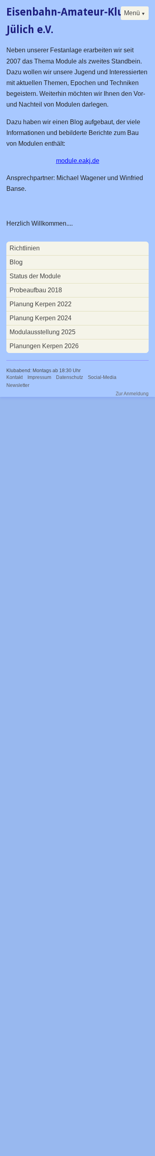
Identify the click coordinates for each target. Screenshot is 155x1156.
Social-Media (102, 377)
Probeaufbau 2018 (36, 290)
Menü (132, 13)
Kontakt (14, 377)
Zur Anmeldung (132, 394)
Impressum (39, 377)
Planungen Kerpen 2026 (44, 346)
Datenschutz (69, 377)
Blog (16, 262)
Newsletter (17, 385)
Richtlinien (25, 248)
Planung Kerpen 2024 (41, 318)
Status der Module (35, 276)
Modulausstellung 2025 (43, 332)
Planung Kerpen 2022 (41, 304)
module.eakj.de (77, 160)
